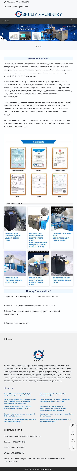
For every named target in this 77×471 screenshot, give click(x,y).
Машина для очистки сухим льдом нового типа (12, 236)
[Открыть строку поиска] (72, 20)
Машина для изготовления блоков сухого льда (36, 281)
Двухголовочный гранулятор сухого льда (62, 280)
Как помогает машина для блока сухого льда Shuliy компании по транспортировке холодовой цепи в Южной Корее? (20, 401)
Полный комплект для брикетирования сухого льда (62, 236)
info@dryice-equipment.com (17, 7)
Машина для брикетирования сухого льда (13, 280)
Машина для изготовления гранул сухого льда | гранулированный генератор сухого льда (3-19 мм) (38, 240)
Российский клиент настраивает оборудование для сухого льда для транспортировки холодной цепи (53, 408)
